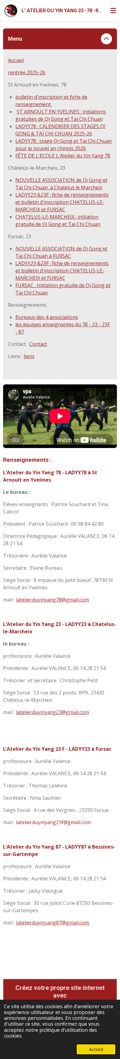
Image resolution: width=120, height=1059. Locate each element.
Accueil (16, 60)
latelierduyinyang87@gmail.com (53, 922)
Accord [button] (96, 1049)
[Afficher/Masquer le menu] (113, 10)
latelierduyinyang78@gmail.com (52, 599)
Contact (38, 344)
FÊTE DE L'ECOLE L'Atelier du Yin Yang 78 (62, 155)
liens (29, 356)
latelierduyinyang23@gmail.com (52, 712)
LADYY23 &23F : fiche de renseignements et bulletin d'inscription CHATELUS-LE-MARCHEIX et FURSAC (62, 202)
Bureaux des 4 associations (46, 317)
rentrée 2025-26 (26, 72)
